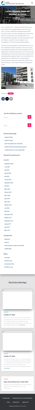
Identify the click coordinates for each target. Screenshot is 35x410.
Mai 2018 (6, 211)
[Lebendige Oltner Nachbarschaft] (13, 3)
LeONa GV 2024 (8, 140)
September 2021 (8, 182)
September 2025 (8, 163)
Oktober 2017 (8, 217)
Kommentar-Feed (9, 264)
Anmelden (7, 257)
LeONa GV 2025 (8, 137)
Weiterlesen (22, 325)
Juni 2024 (7, 167)
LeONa (8, 402)
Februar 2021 (8, 192)
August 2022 (7, 173)
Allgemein (7, 239)
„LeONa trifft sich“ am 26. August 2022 (14, 150)
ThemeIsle (23, 406)
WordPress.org (8, 267)
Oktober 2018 (8, 205)
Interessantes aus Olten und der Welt (14, 245)
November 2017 (8, 214)
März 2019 (7, 201)
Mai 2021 (6, 186)
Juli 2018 (6, 208)
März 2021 (7, 189)
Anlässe (11, 93)
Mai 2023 (6, 170)
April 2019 (7, 198)
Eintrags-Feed (8, 260)
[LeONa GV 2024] (17, 340)
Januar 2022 (7, 179)
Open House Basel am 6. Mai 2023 (13, 143)
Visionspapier (6, 398)
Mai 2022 (6, 176)
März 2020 (7, 195)
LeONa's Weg (7, 248)
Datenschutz (16, 402)
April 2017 (7, 227)
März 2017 (7, 230)
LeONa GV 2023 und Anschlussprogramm (15, 147)
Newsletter (25, 402)
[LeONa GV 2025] (17, 299)
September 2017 (8, 221)
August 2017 (7, 224)
